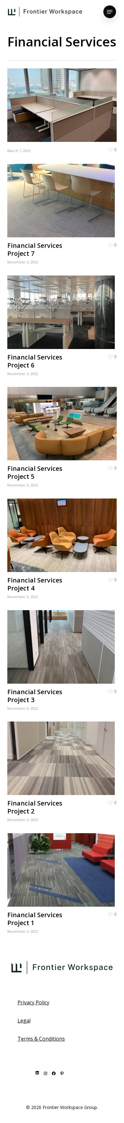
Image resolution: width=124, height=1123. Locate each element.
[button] (109, 12)
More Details (63, 100)
